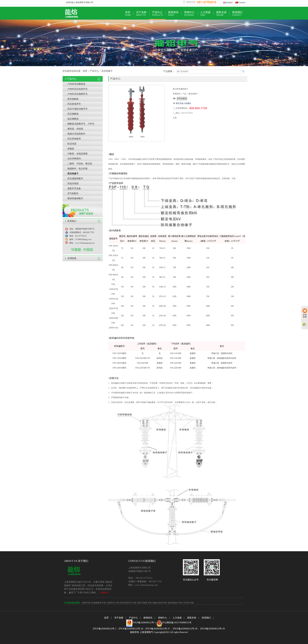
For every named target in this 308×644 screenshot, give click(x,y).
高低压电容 (73, 183)
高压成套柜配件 (75, 178)
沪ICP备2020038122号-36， (132, 628)
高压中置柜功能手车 (77, 109)
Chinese (241, 2)
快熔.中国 (86, 603)
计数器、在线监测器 (77, 153)
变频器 (70, 148)
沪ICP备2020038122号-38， (186, 628)
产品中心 (157, 13)
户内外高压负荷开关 (77, 89)
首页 (128, 13)
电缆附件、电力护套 (77, 168)
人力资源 (205, 13)
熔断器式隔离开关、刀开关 (80, 124)
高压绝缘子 (73, 173)
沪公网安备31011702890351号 (176, 622)
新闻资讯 (173, 13)
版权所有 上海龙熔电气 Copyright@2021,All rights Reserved (159, 632)
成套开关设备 (74, 188)
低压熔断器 (73, 119)
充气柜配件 (73, 193)
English (229, 2)
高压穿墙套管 (74, 139)
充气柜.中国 (188, 603)
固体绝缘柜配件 (75, 198)
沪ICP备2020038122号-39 (212, 628)
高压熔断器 (73, 114)
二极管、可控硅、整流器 (79, 163)
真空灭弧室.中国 (144, 603)
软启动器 (71, 144)
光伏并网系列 (74, 158)
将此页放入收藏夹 (183, 103)
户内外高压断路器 (76, 84)
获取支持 (221, 13)
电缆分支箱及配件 (76, 134)
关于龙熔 (141, 13)
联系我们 (237, 13)
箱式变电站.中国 (175, 603)
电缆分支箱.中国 (160, 603)
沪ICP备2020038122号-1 (144, 622)
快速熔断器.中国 (99, 603)
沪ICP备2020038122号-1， (106, 628)
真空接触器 (73, 99)
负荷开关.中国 (113, 603)
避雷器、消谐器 (75, 129)
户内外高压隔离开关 (77, 94)
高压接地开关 (74, 104)
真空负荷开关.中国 (128, 603)
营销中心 (189, 13)
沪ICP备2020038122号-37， (158, 628)
